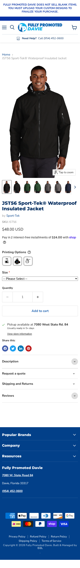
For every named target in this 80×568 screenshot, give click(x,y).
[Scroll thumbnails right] (74, 187)
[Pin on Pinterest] (28, 348)
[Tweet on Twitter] (13, 348)
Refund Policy (38, 536)
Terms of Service (51, 541)
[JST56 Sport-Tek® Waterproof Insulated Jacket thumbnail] (6, 187)
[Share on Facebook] (5, 348)
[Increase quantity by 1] (38, 297)
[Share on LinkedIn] (21, 348)
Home (6, 54)
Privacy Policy (17, 536)
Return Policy (59, 536)
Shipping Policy (28, 541)
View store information (19, 333)
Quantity (7, 288)
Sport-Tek (13, 216)
